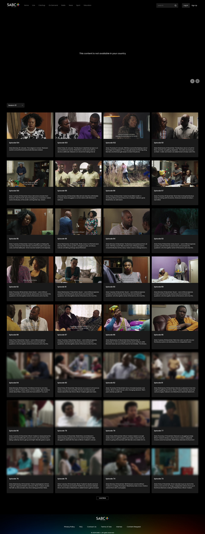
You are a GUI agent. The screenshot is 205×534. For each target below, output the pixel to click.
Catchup (42, 5)
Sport (78, 5)
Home (26, 5)
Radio (63, 5)
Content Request (134, 527)
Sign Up (194, 5)
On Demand (53, 5)
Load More (102, 498)
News (71, 5)
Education (87, 5)
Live (33, 5)
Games (119, 527)
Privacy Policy (69, 527)
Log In (186, 5)
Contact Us (91, 527)
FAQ (80, 527)
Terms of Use (106, 527)
